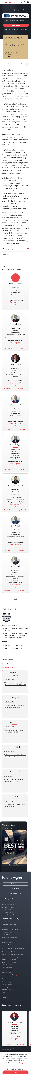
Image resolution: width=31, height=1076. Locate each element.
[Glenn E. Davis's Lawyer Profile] (15, 441)
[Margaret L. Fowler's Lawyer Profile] (15, 481)
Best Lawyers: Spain (7, 909)
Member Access (15, 893)
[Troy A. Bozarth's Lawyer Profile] (15, 401)
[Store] (25, 2)
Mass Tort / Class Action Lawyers (11, 957)
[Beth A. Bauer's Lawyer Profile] (15, 320)
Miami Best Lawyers (7, 942)
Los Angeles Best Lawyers (9, 924)
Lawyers (13, 64)
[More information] (20, 302)
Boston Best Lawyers (7, 939)
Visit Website (16, 25)
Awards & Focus (23, 64)
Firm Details (5, 64)
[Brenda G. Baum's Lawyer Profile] (15, 360)
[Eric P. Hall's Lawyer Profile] (15, 522)
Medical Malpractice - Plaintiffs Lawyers (12, 954)
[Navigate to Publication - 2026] (14, 848)
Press (3, 992)
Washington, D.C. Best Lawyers (10, 929)
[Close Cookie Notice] (29, 1053)
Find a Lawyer (15, 884)
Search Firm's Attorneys (11, 269)
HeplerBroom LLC (15, 287)
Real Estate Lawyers (7, 972)
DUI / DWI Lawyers (7, 964)
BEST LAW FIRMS (13, 52)
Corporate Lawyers (7, 967)
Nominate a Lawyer (7, 989)
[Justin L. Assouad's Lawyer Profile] (15, 279)
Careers (4, 994)
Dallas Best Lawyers (7, 934)
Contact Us (5, 997)
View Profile (7, 308)
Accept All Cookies (15, 1073)
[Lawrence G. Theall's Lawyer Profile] (14, 1018)
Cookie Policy (18, 1063)
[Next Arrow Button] (27, 64)
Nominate (15, 888)
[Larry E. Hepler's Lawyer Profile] (15, 562)
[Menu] (3, 2)
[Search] (21, 2)
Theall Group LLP (14, 1026)
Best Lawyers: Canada (8, 904)
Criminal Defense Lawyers (9, 962)
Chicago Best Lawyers (8, 927)
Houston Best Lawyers (8, 932)
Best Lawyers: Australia (8, 907)
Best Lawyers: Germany (8, 912)
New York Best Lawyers (8, 921)
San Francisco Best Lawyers (9, 937)
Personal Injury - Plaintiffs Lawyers (11, 952)
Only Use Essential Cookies (15, 1069)
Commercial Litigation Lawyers (10, 969)
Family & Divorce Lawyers (9, 959)
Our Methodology (7, 984)
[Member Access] (28, 2)
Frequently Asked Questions (9, 987)
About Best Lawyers (7, 982)
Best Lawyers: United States (9, 902)
